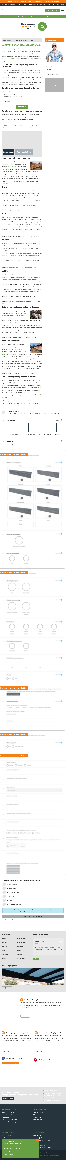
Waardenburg (33, 125)
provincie (39, 395)
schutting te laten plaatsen (11, 58)
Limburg (4, 958)
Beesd (32, 123)
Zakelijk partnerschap (38, 1114)
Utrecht (19, 950)
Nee (16, 445)
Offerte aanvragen (52, 10)
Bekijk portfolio (7, 988)
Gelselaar (5, 128)
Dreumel (19, 128)
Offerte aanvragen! (22, 106)
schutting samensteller (31, 401)
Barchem (19, 125)
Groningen (5, 954)
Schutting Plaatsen (7, 1157)
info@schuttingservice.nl (54, 74)
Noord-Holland (21, 942)
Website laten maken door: (44, 1153)
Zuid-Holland (21, 958)
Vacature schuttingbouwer (41, 1155)
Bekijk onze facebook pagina (10, 1063)
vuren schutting (8, 217)
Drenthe (4, 938)
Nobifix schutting (9, 275)
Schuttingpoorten (37, 1119)
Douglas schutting (12, 255)
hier (46, 17)
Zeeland (19, 954)
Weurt (32, 128)
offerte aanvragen (51, 40)
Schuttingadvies (54, 1155)
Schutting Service (25, 75)
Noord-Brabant (21, 938)
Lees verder (25, 1016)
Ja (10, 445)
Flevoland (4, 942)
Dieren (5, 125)
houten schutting (12, 166)
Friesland (4, 946)
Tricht (4, 123)
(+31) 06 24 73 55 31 (52, 67)
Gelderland (5, 950)
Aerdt (18, 123)
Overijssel (20, 946)
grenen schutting (27, 205)
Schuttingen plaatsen (38, 1112)
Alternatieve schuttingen (39, 1117)
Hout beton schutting (7, 1135)
